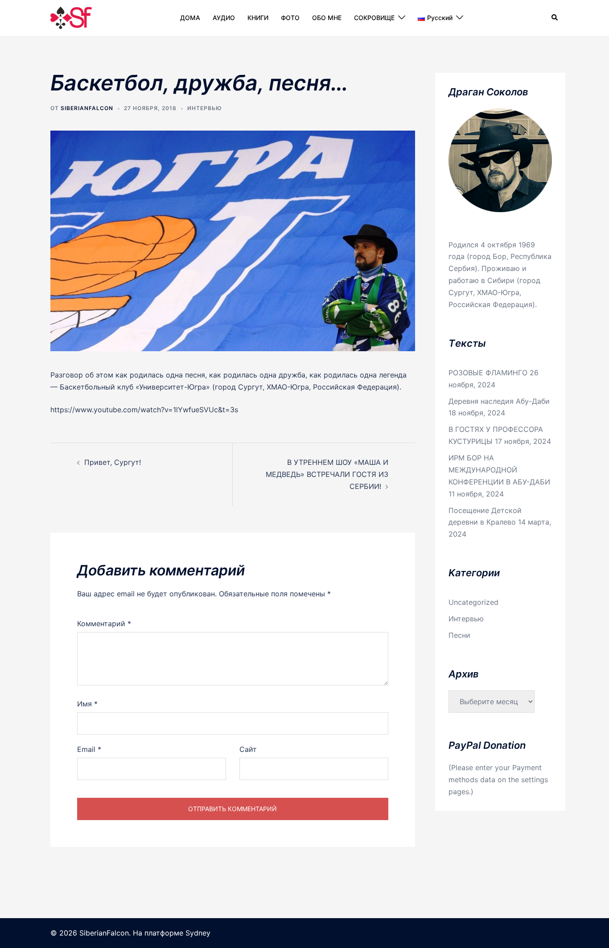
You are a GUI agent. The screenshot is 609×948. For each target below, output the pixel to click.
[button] (555, 17)
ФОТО (290, 17)
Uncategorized (473, 602)
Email (89, 749)
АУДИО (224, 17)
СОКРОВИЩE (374, 17)
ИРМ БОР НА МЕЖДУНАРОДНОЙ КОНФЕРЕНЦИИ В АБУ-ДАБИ (499, 469)
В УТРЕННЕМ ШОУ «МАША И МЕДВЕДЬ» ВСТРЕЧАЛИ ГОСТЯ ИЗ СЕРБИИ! (327, 474)
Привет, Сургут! (112, 462)
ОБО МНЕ (327, 17)
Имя (87, 703)
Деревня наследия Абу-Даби (499, 401)
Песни (459, 635)
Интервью (204, 108)
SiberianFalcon (87, 108)
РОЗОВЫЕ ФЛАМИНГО (488, 372)
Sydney (197, 932)
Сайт (248, 749)
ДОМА (190, 17)
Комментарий (104, 623)
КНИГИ (257, 17)
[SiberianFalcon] (71, 16)
